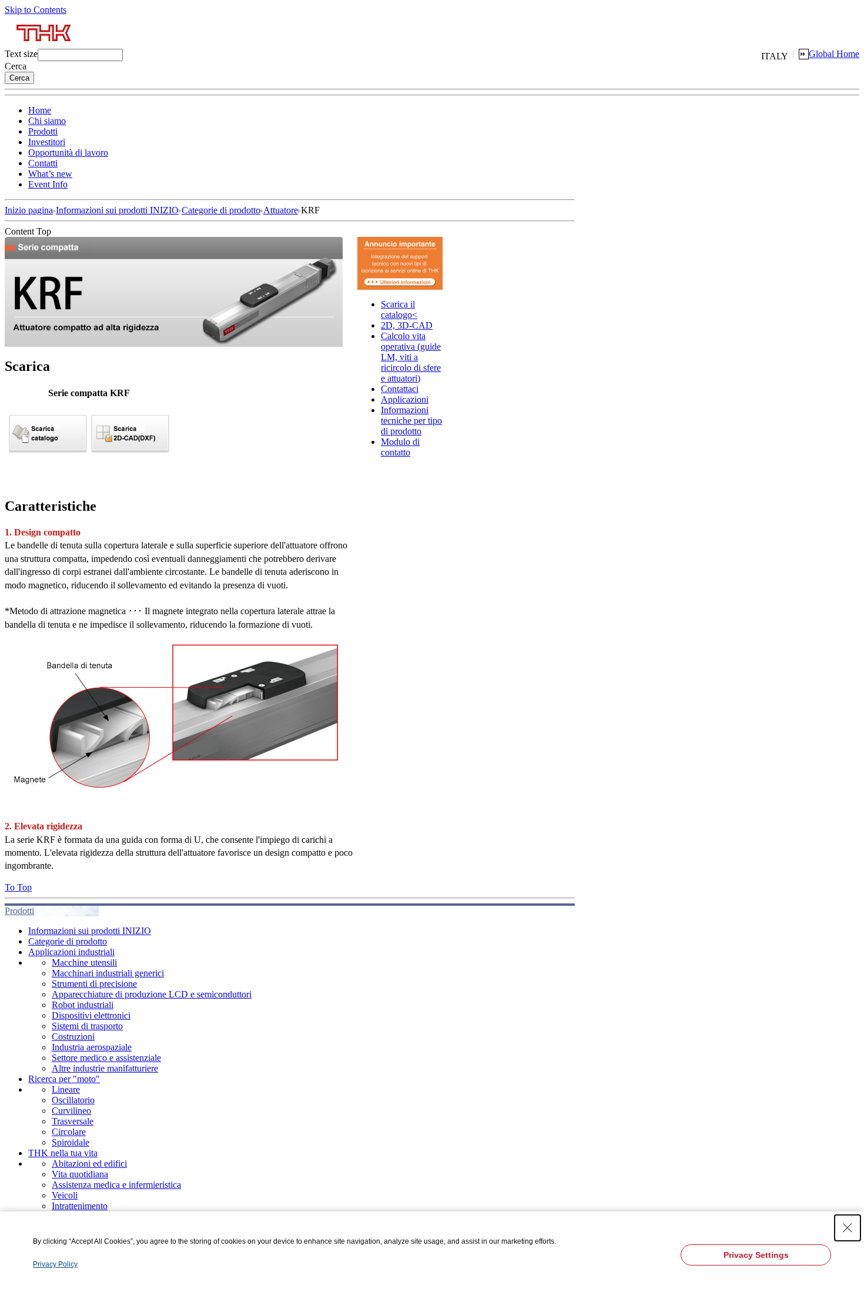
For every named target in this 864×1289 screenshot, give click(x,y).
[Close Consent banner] (847, 1228)
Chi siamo (47, 121)
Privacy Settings (756, 1255)
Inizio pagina (29, 210)
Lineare (66, 1089)
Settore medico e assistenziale (106, 1058)
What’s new (50, 174)
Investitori (46, 142)
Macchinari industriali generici (108, 973)
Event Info (48, 184)
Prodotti (43, 131)
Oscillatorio (73, 1100)
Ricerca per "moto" (64, 1079)
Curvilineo (71, 1111)
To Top (18, 887)
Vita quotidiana (80, 1174)
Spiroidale (70, 1142)
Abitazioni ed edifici (89, 1164)
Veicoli (65, 1195)
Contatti (43, 163)
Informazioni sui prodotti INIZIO (117, 210)
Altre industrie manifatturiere (105, 1068)
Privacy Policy (55, 1264)
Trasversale (72, 1121)
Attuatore (280, 210)
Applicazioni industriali (71, 952)
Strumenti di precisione (94, 984)
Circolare (69, 1132)
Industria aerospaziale (92, 1047)
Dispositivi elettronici (91, 1015)
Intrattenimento (80, 1206)
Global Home (834, 54)
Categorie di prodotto (221, 210)
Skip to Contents (35, 10)
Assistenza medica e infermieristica (116, 1185)
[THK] (44, 46)
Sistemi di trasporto (87, 1026)
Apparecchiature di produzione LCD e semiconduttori (152, 994)
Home (39, 110)
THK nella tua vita (63, 1153)
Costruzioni (73, 1037)
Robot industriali (82, 1005)
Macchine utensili (84, 962)
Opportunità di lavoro (68, 153)
